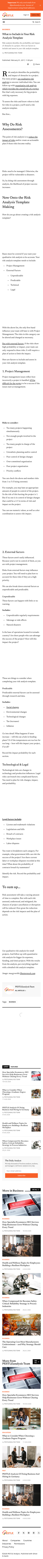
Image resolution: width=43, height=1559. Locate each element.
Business (6, 29)
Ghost (35, 1554)
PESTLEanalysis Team (13, 53)
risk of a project (32, 89)
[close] (40, 5)
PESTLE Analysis (14, 1554)
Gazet (6, 1556)
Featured (14, 1067)
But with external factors (13, 344)
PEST (4, 1471)
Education (6, 1432)
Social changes (12, 707)
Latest (5, 1067)
